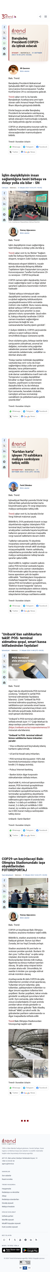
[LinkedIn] (31, 1240)
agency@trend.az (8, 1164)
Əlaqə (4, 1196)
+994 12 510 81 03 (8, 1161)
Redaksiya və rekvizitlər (10, 1192)
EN (20, 1268)
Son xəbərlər (6, 1176)
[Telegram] (25, 1240)
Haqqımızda (6, 1189)
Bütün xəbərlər (24, 71)
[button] (4, 27)
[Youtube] (20, 1240)
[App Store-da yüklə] (11, 1250)
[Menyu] (45, 16)
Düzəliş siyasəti (7, 1203)
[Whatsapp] (4, 1240)
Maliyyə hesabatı (8, 1207)
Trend (11, 97)
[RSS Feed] (36, 1240)
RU (29, 1268)
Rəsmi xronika (7, 1179)
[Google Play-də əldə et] (30, 1250)
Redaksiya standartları (10, 1199)
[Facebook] (9, 1240)
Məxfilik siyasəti (8, 1220)
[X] (15, 1240)
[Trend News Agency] (9, 1141)
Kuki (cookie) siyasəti (10, 1227)
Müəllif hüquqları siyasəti (11, 1223)
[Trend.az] (9, 16)
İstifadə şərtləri (7, 1216)
